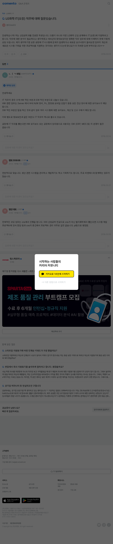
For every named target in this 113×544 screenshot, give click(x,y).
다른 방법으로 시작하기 (55, 282)
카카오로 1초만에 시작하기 (58, 274)
